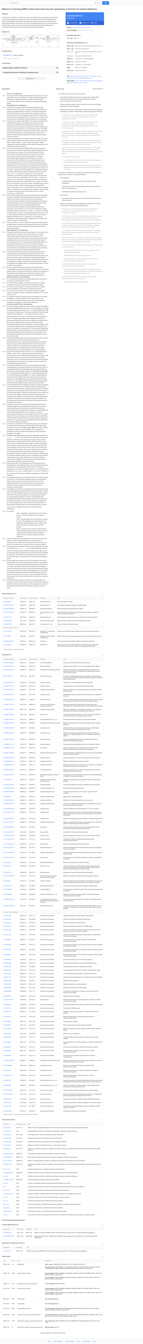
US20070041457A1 (8, 999)
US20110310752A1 (8, 857)
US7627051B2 (7, 1127)
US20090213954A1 (8, 784)
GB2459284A (7, 796)
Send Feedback (58, 1341)
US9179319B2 (7, 984)
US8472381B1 (7, 862)
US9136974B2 (7, 1008)
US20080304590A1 (8, 764)
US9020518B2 (7, 1141)
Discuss (84, 82)
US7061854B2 (7, 620)
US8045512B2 (7, 1011)
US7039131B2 (7, 617)
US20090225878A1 (8, 791)
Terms (78, 1341)
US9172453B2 (7, 1028)
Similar (95, 22)
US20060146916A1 (8, 666)
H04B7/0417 (8, 55)
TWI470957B (7, 1070)
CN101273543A (7, 1160)
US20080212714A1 (8, 1179)
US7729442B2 (7, 1145)
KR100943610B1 (7, 1164)
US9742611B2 (7, 1106)
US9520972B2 (7, 944)
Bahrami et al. (7, 1169)
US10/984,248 (7, 1232)
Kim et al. (5, 1176)
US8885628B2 (7, 991)
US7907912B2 (7, 1138)
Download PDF (73, 22)
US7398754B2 (7, 624)
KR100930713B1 (7, 1075)
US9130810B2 (7, 919)
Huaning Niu (87, 27)
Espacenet (70, 82)
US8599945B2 (7, 987)
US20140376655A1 (8, 876)
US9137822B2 (7, 922)
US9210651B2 (7, 1016)
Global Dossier (77, 82)
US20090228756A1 (8, 788)
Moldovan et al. (7, 1211)
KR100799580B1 (7, 1065)
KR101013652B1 (7, 1090)
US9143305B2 (7, 949)
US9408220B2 (7, 966)
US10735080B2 (7, 894)
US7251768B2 (7, 636)
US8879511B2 (7, 977)
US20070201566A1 (8, 682)
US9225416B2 (7, 1050)
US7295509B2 (7, 915)
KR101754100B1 (8, 1094)
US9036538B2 (7, 963)
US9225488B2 (7, 1021)
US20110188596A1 (8, 852)
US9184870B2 (7, 959)
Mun (4, 1186)
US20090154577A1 (8, 774)
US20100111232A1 (8, 822)
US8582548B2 (7, 1055)
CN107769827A (7, 889)
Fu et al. (5, 1215)
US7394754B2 (7, 644)
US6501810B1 (7, 601)
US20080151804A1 (8, 714)
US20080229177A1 (8, 744)
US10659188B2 (7, 1111)
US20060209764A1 (8, 1153)
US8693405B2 (7, 1033)
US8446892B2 (7, 939)
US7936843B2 (7, 1134)
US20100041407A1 (8, 812)
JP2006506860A (7, 1157)
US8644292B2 (7, 1004)
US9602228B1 (7, 881)
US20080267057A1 (8, 757)
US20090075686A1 (8, 769)
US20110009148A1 (8, 839)
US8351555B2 (7, 1099)
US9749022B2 (7, 886)
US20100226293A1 (8, 835)
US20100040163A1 (8, 808)
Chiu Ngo (80, 27)
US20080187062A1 (8, 723)
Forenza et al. (7, 1131)
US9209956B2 (7, 996)
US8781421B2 (7, 1102)
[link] (13, 55)
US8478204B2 (7, 1085)
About (49, 1341)
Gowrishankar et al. (8, 1193)
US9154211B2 (7, 934)
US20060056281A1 (8, 612)
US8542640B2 (7, 866)
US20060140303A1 (8, 662)
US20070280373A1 (8, 694)
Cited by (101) (85, 76)
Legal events (93, 76)
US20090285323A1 (8, 800)
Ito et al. (5, 1197)
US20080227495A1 (8, 739)
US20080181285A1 (8, 719)
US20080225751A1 (8, 748)
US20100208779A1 (8, 832)
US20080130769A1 (8, 709)
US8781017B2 (7, 872)
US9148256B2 (7, 926)
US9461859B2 (7, 954)
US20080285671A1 (8, 761)
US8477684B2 (7, 1042)
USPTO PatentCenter (85, 81)
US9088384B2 (7, 1047)
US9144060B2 (7, 1025)
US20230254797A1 (8, 899)
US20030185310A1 (8, 605)
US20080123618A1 (8, 704)
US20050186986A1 (8, 608)
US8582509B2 (7, 1037)
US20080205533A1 (8, 733)
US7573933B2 (7, 779)
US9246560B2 (7, 929)
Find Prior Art (85, 22)
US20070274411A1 (8, 686)
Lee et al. (5, 1183)
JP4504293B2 (7, 1148)
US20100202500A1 (8, 827)
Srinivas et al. (7, 1190)
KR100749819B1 (7, 676)
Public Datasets (69, 1341)
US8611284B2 (7, 973)
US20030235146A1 (8, 641)
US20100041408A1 (8, 818)
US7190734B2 (7, 631)
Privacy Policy (86, 1341)
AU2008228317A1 (8, 1172)
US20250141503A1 (8, 905)
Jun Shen (74, 27)
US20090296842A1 (8, 803)
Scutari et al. (6, 1207)
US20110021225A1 (8, 844)
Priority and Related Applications (83, 78)
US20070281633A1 (8, 689)
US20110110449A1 (8, 847)
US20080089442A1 (8, 699)
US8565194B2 (7, 970)
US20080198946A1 (8, 728)
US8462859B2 (7, 980)
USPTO (77, 81)
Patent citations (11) (75, 76)
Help (94, 1341)
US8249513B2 (7, 1080)
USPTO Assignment (96, 81)
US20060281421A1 (8, 669)
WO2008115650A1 (8, 753)
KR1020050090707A (8, 1236)
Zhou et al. (6, 1204)
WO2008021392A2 (8, 1060)
